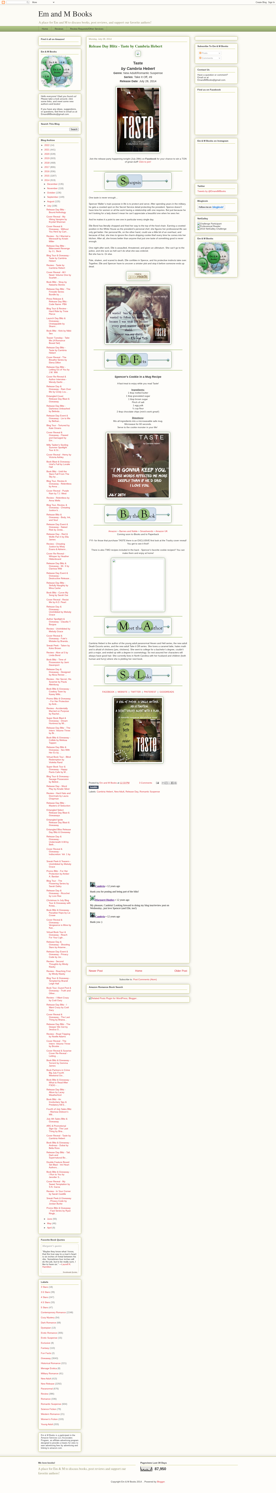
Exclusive (45, 1343)
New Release (47, 1383)
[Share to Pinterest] (175, 783)
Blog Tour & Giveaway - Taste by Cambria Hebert (58, 258)
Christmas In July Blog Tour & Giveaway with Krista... (58, 903)
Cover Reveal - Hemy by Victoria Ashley (58, 456)
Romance (46, 1399)
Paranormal (47, 1388)
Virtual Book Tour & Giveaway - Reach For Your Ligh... (56, 935)
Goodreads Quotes (70, 1272)
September (53, 197)
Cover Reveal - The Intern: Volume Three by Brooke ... (58, 1044)
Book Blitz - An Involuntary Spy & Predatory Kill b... (56, 1102)
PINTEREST (150, 692)
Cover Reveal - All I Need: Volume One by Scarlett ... (58, 275)
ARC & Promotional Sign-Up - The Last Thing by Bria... (57, 1129)
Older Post (180, 970)
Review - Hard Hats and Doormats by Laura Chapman (58, 796)
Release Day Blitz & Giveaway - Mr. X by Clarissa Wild (57, 566)
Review (44, 1393)
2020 (47, 154)
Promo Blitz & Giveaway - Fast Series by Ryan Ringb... (58, 1211)
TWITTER (136, 692)
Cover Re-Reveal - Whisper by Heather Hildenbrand (57, 556)
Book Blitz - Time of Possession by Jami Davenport (57, 662)
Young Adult (47, 1424)
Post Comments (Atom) (145, 979)
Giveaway (46, 1358)
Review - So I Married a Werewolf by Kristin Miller (58, 239)
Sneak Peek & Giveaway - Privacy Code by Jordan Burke (58, 1201)
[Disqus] (138, 838)
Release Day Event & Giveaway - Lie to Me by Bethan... (58, 418)
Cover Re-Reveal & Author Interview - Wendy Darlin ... (56, 379)
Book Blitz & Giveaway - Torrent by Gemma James (58, 1063)
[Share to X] (169, 783)
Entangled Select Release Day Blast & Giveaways (57, 813)
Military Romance (49, 1373)
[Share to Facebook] (172, 783)
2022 (47, 145)
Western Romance (50, 1414)
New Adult (119, 791)
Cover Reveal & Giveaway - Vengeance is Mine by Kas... (58, 923)
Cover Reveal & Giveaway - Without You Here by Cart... (57, 229)
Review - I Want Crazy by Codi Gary (57, 999)
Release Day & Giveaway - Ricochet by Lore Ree (58, 893)
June (50, 1219)
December (52, 184)
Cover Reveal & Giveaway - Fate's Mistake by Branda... (58, 638)
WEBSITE (122, 692)
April (49, 1227)
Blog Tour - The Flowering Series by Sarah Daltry (57, 883)
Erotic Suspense (49, 1338)
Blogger (161, 1481)
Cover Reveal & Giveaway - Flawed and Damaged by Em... (57, 436)
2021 (47, 149)
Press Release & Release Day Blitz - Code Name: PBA (57, 301)
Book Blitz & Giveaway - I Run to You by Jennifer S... (58, 1175)
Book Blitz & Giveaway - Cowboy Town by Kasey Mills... (58, 692)
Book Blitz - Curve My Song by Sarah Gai (57, 594)
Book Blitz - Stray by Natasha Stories (56, 283)
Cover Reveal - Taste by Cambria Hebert (58, 1137)
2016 (47, 171)
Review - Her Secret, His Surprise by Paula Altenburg (58, 682)
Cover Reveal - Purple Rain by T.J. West (57, 492)
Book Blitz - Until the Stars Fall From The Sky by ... (57, 474)
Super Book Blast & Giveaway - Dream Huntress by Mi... (57, 721)
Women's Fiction (49, 1419)
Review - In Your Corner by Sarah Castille (58, 1192)
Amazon (112, 531)
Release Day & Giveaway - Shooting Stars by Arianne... (58, 945)
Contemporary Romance (53, 1312)
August (51, 201)
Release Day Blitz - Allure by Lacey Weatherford (56, 1092)
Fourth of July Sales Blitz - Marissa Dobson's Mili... (58, 1112)
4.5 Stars (45, 1302)
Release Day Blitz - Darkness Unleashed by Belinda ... (58, 409)
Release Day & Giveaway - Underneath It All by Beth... (57, 840)
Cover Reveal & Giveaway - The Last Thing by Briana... (58, 1017)
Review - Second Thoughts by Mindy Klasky (57, 964)
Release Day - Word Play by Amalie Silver (58, 787)
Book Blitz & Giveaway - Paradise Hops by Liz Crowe (58, 913)
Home (45, 28)
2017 (47, 167)
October (51, 192)
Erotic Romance (49, 1333)
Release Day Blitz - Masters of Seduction (58, 804)
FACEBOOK (108, 692)
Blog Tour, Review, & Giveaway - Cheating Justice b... (58, 508)
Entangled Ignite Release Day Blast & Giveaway (57, 822)
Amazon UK (162, 531)
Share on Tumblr (94, 787)
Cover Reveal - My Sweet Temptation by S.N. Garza (58, 1184)
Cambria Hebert (105, 791)
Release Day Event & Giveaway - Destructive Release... (58, 576)
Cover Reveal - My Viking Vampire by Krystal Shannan (56, 219)
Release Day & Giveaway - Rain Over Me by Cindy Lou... (58, 389)
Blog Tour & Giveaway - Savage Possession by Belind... (58, 779)
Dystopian (46, 1327)
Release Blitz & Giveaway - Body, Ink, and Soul (58, 517)
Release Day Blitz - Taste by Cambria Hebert (56, 350)
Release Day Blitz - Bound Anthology (56, 211)
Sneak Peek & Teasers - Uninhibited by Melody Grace (58, 864)
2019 (47, 158)
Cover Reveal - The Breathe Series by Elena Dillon (56, 360)
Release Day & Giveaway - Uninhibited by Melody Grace (58, 610)
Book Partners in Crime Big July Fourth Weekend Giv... (58, 1073)
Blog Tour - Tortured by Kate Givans (58, 426)
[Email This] (163, 783)
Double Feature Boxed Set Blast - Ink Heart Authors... (57, 1165)
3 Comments (145, 783)
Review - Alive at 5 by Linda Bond (57, 654)
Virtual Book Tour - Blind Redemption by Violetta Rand (58, 760)
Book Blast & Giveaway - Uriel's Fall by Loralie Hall (58, 464)
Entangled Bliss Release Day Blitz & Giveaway (58, 830)
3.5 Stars (45, 1292)
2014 (47, 180)
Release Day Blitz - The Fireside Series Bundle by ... (58, 292)
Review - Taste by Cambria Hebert (55, 266)
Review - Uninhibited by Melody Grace (58, 630)
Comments (207, 58)
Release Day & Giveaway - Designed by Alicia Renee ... (58, 672)
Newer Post (96, 970)
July (49, 205)
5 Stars (44, 1307)
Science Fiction (48, 1409)
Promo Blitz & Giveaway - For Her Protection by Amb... (58, 701)
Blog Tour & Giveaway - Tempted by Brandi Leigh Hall (58, 981)
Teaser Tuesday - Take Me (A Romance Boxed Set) (57, 340)
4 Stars (44, 1297)
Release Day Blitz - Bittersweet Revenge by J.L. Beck (58, 249)
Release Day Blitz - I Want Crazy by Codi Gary (57, 1007)
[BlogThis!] (166, 783)
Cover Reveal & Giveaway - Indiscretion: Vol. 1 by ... (58, 853)
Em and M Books (65, 13)
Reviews (59, 28)
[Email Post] (157, 783)
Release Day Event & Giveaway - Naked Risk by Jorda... (57, 527)
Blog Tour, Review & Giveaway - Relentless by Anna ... (58, 484)
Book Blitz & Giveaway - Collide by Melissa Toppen (58, 740)
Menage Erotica (49, 1368)
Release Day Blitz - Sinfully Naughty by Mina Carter (57, 586)
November (52, 188)
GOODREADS (167, 692)
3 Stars (44, 1287)
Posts (204, 53)
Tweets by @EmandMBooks (211, 191)
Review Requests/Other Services (86, 28)
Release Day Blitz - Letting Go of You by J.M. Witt (57, 370)
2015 (47, 175)
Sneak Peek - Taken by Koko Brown (58, 646)
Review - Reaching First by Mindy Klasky (58, 972)
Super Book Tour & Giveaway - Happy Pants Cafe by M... (57, 769)
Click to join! (145, 161)
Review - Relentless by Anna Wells (57, 499)
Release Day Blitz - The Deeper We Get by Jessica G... (58, 1027)
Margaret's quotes (52, 1246)
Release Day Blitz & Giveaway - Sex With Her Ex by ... (58, 750)
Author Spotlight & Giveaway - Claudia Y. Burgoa (58, 622)
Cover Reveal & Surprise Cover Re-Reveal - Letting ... (58, 1053)
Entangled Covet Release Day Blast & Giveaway (57, 399)
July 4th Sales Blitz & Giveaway (56, 1120)
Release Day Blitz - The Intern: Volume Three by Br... (58, 731)
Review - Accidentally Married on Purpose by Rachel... (57, 711)
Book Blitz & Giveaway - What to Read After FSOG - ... (58, 1083)
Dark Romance (48, 1322)
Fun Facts (46, 1353)
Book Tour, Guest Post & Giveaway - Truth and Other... (58, 991)
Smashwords (146, 531)
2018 (47, 162)
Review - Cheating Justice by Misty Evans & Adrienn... (56, 547)
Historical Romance (51, 1363)
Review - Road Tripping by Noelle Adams (58, 1035)
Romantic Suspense (150, 791)
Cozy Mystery (48, 1317)
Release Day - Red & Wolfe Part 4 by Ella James (57, 537)
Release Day (132, 791)
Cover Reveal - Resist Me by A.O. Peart (57, 601)
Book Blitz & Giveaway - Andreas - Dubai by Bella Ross (58, 1145)
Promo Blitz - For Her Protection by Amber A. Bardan (57, 874)
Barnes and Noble (128, 531)
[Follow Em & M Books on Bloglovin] (211, 208)
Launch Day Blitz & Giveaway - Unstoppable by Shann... (55, 322)
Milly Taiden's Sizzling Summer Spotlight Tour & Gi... (57, 448)
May (49, 1223)
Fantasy (45, 1348)
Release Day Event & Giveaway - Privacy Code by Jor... (57, 954)
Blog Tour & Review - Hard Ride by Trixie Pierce (57, 311)
